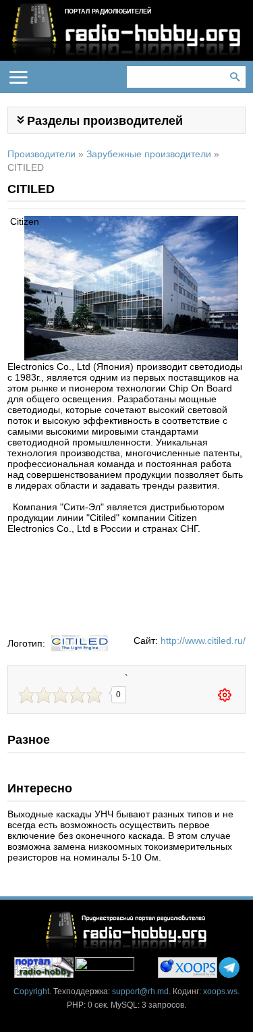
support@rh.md (140, 991)
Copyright (31, 991)
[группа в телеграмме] (229, 967)
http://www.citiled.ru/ (203, 640)
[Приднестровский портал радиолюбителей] (44, 967)
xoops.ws (220, 991)
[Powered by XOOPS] (187, 967)
